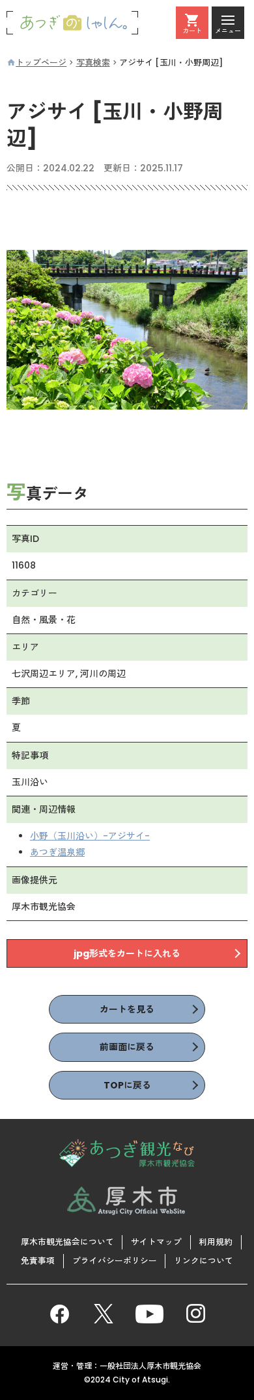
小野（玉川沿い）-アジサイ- (90, 835)
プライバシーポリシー (114, 1260)
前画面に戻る (127, 1046)
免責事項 (38, 1260)
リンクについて (203, 1260)
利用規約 (216, 1241)
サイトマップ (156, 1241)
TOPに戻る (127, 1085)
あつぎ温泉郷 (57, 852)
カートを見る (127, 1009)
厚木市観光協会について (67, 1241)
